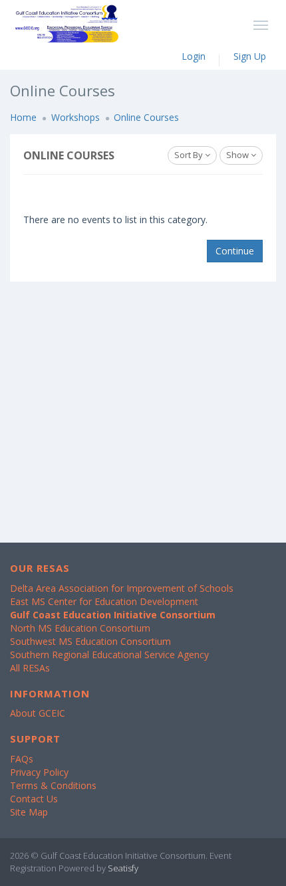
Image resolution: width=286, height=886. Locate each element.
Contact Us (34, 798)
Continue (234, 250)
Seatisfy (123, 868)
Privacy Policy (39, 772)
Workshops (75, 117)
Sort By (189, 155)
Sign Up (249, 56)
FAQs (21, 759)
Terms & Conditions (53, 785)
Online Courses (146, 117)
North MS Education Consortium (80, 628)
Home (23, 117)
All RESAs (30, 668)
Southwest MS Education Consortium (90, 641)
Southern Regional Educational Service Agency (109, 654)
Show (238, 155)
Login (194, 56)
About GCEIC (37, 713)
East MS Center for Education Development (104, 601)
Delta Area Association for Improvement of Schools (121, 588)
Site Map (29, 812)
